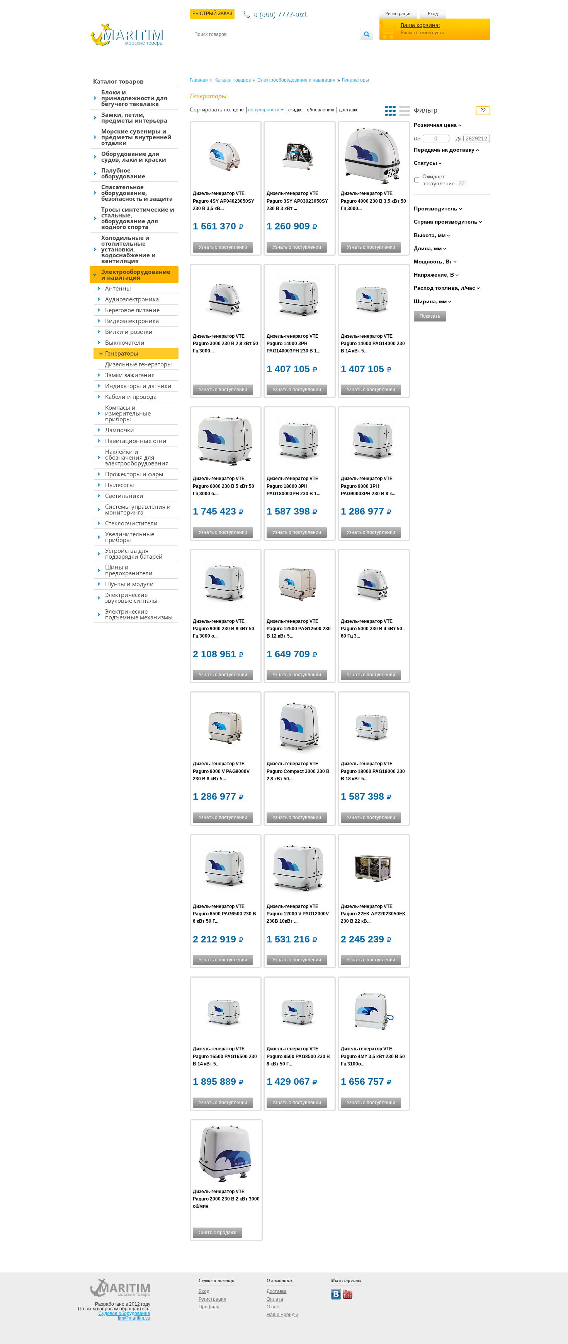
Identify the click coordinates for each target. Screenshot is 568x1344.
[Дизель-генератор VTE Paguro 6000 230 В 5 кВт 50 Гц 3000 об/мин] (225, 442)
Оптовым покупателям (337, 47)
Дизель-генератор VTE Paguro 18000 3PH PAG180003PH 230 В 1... (293, 486)
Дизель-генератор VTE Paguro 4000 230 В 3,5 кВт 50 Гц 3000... (373, 201)
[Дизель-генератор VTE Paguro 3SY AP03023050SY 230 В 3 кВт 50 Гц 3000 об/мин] (298, 157)
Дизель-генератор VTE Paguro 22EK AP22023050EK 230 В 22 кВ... (373, 914)
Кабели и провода (130, 396)
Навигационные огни (136, 441)
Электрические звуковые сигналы (131, 597)
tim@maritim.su (134, 1318)
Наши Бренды (282, 1314)
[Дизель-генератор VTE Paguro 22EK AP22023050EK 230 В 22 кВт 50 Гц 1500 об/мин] (373, 870)
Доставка (232, 47)
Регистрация (398, 13)
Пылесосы (119, 485)
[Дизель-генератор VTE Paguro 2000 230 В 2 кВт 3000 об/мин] (225, 1155)
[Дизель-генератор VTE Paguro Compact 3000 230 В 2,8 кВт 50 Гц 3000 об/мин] (298, 727)
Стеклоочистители (131, 523)
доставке (349, 110)
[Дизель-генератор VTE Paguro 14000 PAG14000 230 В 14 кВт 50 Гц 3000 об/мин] (373, 299)
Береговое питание (132, 310)
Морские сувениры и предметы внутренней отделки (136, 137)
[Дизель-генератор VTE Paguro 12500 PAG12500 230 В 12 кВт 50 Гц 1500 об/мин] (298, 584)
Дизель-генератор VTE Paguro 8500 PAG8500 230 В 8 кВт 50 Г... (298, 1056)
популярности (263, 110)
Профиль (209, 1307)
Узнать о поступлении (223, 247)
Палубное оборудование (123, 173)
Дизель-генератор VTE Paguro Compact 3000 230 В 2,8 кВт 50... (298, 771)
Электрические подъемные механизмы (139, 614)
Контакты (203, 47)
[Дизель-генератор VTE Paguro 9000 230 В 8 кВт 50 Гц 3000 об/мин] (225, 584)
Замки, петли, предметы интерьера (134, 117)
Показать (430, 316)
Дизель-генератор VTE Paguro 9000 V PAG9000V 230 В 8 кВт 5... (221, 771)
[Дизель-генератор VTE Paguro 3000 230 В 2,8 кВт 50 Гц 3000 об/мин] (225, 299)
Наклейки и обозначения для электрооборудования (136, 457)
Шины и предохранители (129, 570)
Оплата (258, 47)
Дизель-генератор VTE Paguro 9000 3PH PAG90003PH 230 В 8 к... (368, 486)
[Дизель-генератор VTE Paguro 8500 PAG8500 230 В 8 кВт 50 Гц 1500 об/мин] (298, 1012)
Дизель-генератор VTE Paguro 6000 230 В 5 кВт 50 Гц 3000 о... (223, 486)
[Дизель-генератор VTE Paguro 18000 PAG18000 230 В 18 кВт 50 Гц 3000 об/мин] (373, 727)
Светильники (124, 495)
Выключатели (125, 342)
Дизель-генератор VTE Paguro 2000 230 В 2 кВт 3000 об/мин (226, 1199)
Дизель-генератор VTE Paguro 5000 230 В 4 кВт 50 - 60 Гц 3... (373, 629)
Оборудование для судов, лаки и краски (133, 156)
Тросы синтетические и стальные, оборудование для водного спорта (137, 218)
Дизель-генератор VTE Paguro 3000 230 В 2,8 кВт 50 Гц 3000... (225, 343)
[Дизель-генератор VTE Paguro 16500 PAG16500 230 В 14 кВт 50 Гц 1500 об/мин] (225, 1012)
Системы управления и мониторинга (138, 509)
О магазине (287, 47)
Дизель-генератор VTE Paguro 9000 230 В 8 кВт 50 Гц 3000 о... (223, 629)
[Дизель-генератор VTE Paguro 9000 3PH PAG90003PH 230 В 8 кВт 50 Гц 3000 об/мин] (373, 442)
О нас (273, 1307)
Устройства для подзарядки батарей (134, 553)
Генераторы (121, 353)
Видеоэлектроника (132, 321)
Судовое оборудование (124, 1313)
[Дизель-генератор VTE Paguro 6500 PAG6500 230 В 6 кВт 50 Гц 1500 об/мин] (225, 870)
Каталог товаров (118, 81)
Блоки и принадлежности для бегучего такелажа (134, 98)
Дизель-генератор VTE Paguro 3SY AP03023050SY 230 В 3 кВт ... (297, 201)
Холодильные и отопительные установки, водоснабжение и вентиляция (128, 249)
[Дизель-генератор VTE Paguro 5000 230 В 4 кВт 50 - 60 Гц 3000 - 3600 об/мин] (373, 584)
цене (238, 110)
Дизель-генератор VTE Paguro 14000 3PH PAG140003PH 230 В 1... (293, 343)
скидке (295, 110)
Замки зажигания (130, 375)
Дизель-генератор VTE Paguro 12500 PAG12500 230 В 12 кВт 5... (299, 629)
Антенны (118, 288)
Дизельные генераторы (138, 364)
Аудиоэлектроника (132, 299)
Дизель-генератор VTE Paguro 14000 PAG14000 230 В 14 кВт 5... (373, 343)
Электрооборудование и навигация (135, 274)
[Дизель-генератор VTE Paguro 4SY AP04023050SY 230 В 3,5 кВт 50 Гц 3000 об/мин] (225, 157)
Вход (433, 13)
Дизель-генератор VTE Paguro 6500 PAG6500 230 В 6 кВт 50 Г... (224, 914)
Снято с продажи (217, 1232)
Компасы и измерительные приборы (128, 413)
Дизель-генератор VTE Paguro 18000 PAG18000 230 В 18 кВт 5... (373, 771)
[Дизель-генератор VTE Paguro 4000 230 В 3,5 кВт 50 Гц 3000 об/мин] (373, 157)
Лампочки (119, 430)
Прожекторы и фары (134, 474)
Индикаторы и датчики (138, 386)
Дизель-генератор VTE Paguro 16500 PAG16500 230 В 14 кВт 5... (225, 1056)
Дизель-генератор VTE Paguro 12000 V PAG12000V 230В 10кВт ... (298, 914)
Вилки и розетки (129, 331)
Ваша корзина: (420, 25)
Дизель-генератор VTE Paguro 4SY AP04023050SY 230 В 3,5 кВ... (223, 201)
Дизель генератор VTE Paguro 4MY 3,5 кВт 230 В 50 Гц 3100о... (373, 1056)
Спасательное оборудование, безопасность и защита (137, 192)
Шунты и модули (129, 584)
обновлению (320, 110)
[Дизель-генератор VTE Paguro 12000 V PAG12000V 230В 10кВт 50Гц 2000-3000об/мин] (298, 870)
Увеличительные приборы (129, 537)
